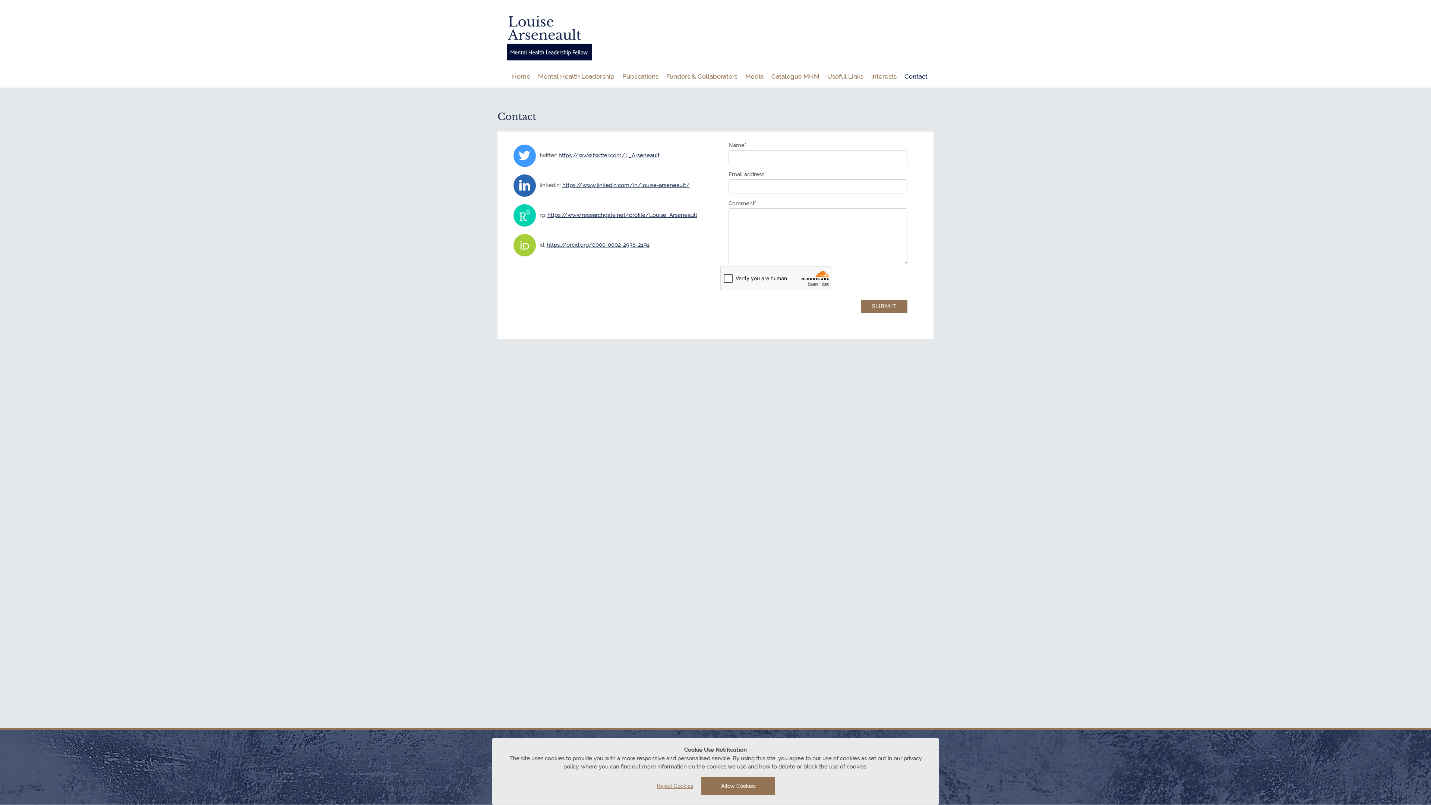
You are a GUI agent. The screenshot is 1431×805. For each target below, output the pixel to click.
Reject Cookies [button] (675, 786)
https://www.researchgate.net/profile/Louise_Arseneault (622, 215)
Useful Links (845, 76)
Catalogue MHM (795, 76)
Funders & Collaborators (701, 76)
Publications (640, 76)
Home (521, 76)
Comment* (742, 203)
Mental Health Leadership (576, 76)
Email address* (747, 174)
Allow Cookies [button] (738, 786)
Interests (884, 76)
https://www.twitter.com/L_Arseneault (609, 155)
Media (754, 76)
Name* (737, 145)
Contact (916, 76)
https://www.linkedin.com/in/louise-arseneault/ (626, 185)
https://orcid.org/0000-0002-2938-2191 (598, 245)
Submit (884, 306)
